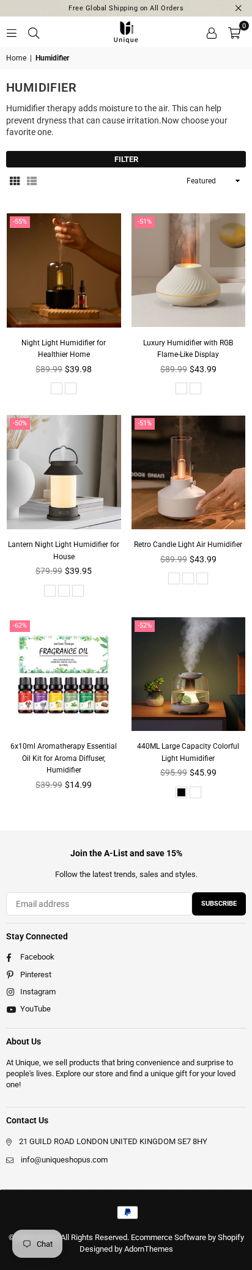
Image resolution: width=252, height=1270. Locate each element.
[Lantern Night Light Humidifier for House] (64, 472)
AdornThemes (148, 1248)
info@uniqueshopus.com (64, 1159)
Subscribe (219, 904)
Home (16, 58)
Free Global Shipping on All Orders (126, 8)
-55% (20, 222)
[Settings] (212, 32)
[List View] (31, 181)
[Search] (34, 32)
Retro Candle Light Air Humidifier (188, 544)
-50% (20, 423)
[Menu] (12, 32)
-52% (145, 625)
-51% (145, 222)
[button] (234, 32)
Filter (126, 159)
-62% (20, 625)
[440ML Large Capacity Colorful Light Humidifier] (189, 674)
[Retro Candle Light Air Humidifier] (189, 472)
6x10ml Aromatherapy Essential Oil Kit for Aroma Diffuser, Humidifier (63, 758)
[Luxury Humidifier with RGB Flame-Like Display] (189, 270)
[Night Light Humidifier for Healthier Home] (64, 270)
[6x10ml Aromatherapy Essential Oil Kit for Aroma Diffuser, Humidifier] (64, 674)
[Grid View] (14, 181)
